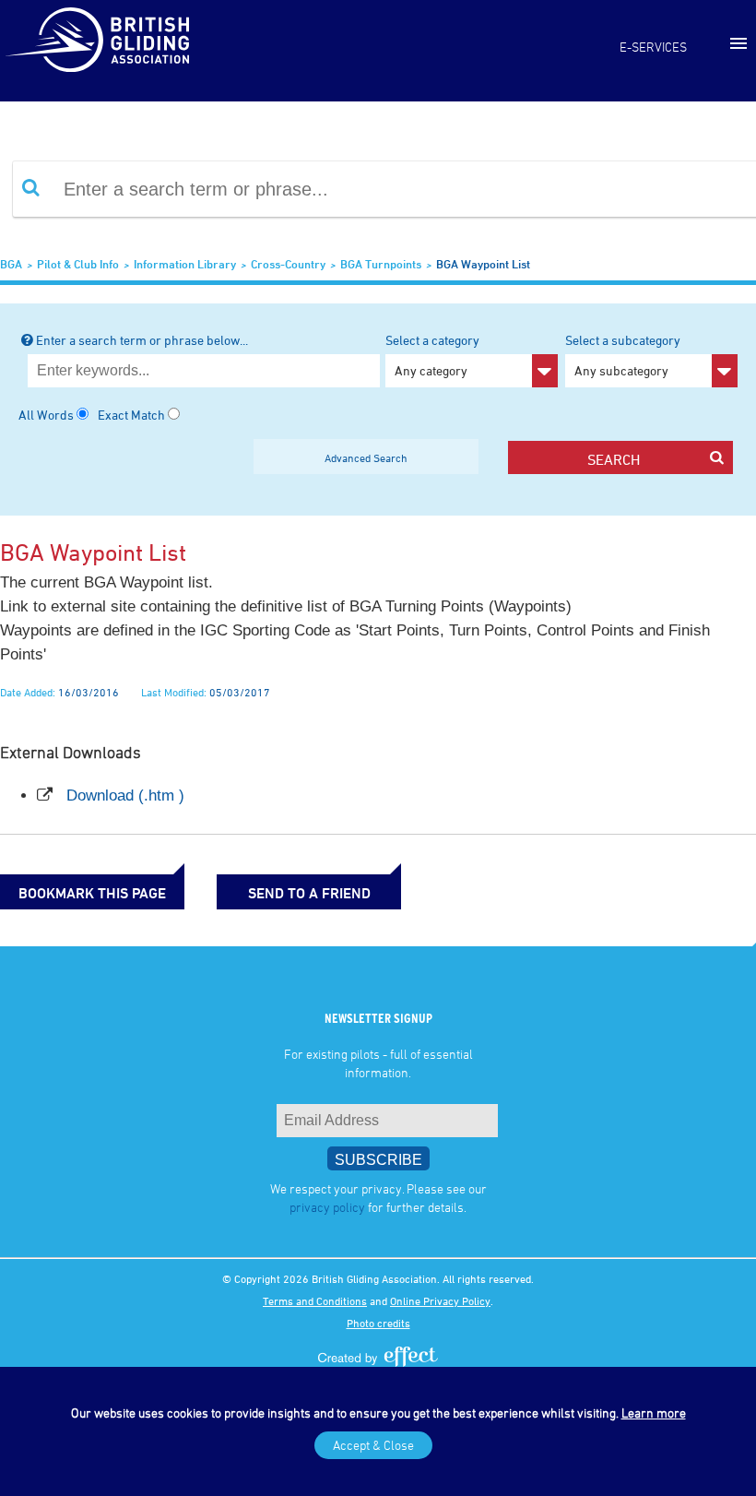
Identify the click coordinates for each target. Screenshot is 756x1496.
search (613, 459)
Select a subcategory (622, 355)
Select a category (432, 355)
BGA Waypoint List (483, 263)
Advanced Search (366, 457)
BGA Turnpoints (380, 263)
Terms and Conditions (315, 1300)
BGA (11, 263)
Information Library (185, 263)
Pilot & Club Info (78, 263)
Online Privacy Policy (440, 1300)
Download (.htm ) (125, 795)
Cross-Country (288, 263)
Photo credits (378, 1322)
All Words (46, 414)
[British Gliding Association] (97, 39)
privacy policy (327, 1207)
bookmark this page (92, 893)
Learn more (653, 1412)
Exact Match (131, 414)
